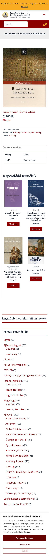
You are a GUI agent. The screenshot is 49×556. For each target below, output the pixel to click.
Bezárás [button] (24, 6)
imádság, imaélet (10, 112)
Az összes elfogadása (24, 538)
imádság (12, 135)
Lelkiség (31, 112)
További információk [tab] (12, 147)
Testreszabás (24, 544)
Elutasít (24, 551)
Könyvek (23, 112)
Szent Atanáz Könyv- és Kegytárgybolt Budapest (20, 14)
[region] (24, 534)
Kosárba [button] (13, 224)
